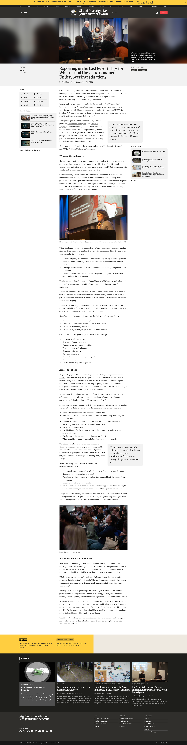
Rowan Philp (100, 693)
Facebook (39, 94)
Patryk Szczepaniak (65, 693)
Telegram (39, 101)
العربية (28, 6)
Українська (91, 6)
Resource (147, 721)
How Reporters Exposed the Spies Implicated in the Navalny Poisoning (112, 688)
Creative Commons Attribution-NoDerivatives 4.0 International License (35, 645)
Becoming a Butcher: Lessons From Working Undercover (74, 688)
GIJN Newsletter (149, 726)
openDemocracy (86, 107)
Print (25, 97)
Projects (147, 729)
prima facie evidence (68, 613)
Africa (131, 6)
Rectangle (164, 743)
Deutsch (141, 6)
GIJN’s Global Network (127, 718)
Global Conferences (126, 724)
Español (67, 6)
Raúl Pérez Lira (68, 82)
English (46, 6)
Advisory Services (150, 732)
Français (56, 6)
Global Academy (149, 724)
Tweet (25, 94)
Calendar (122, 726)
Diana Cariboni (116, 104)
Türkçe (102, 6)
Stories (22, 67)
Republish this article (66, 640)
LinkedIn (39, 97)
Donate (164, 13)
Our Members (124, 721)
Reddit (25, 105)
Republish (39, 105)
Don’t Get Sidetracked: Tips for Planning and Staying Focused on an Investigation (149, 690)
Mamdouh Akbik (70, 129)
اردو (20, 6)
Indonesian (153, 6)
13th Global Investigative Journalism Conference (93, 110)
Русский (120, 6)
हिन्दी (111, 6)
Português (79, 6)
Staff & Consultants (100, 721)
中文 (165, 6)
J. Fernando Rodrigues (76, 124)
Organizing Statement (101, 718)
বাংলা (37, 6)
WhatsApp (26, 101)
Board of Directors (100, 724)
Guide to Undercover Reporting (81, 149)
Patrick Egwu (138, 696)
